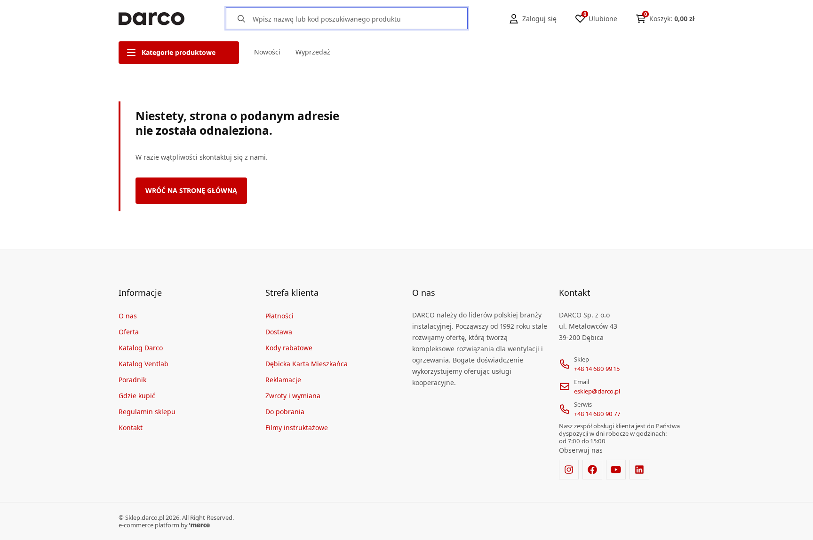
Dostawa (278, 331)
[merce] (199, 525)
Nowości (267, 51)
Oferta (129, 331)
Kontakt (131, 427)
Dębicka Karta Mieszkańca (306, 363)
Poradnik (132, 379)
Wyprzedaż (312, 51)
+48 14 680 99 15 (597, 368)
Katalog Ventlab (143, 363)
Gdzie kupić (137, 395)
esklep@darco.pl (597, 391)
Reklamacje (283, 379)
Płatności (279, 315)
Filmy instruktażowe (296, 427)
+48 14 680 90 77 (597, 413)
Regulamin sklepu (147, 411)
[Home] (151, 18)
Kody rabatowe (288, 347)
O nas (128, 315)
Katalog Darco (141, 347)
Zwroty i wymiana (292, 395)
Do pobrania (284, 411)
